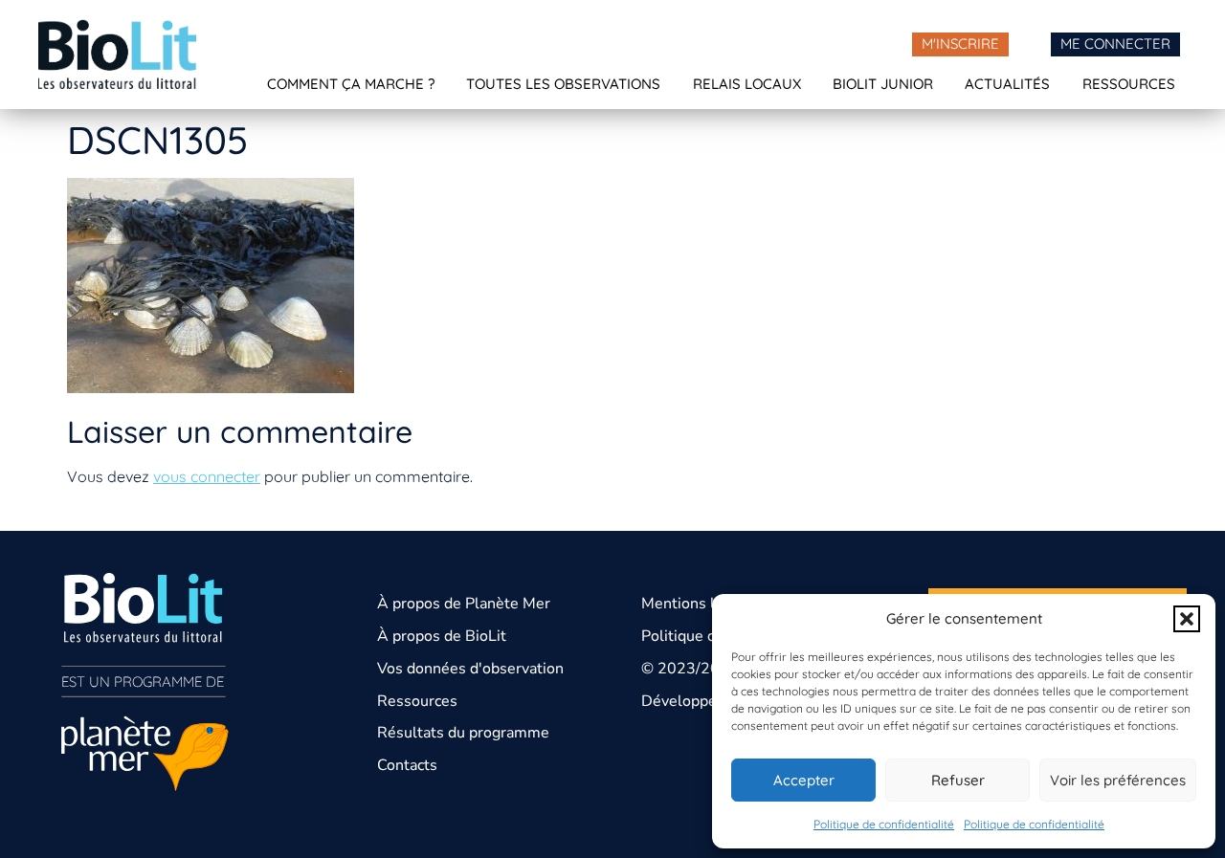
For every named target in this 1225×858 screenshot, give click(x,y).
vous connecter (206, 476)
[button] (1186, 618)
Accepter (804, 780)
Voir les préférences (1118, 780)
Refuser (958, 780)
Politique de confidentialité (883, 824)
